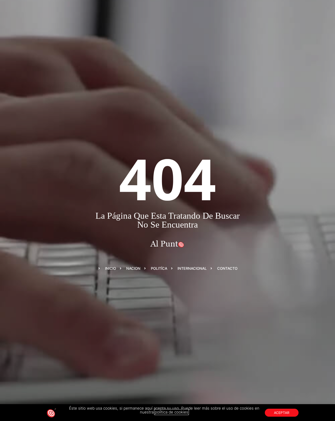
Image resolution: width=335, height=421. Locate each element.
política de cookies (171, 412)
